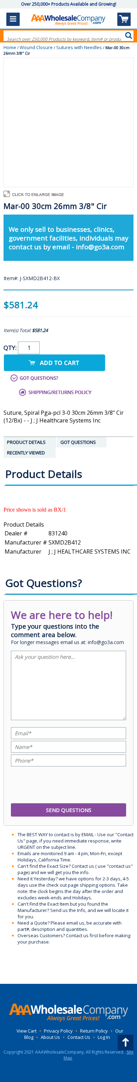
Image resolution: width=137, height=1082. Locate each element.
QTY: (11, 348)
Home (10, 47)
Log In (104, 1037)
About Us (50, 1037)
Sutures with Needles (79, 47)
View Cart (27, 1031)
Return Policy (94, 1031)
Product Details (24, 524)
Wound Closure (36, 47)
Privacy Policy (58, 1031)
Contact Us (78, 1037)
